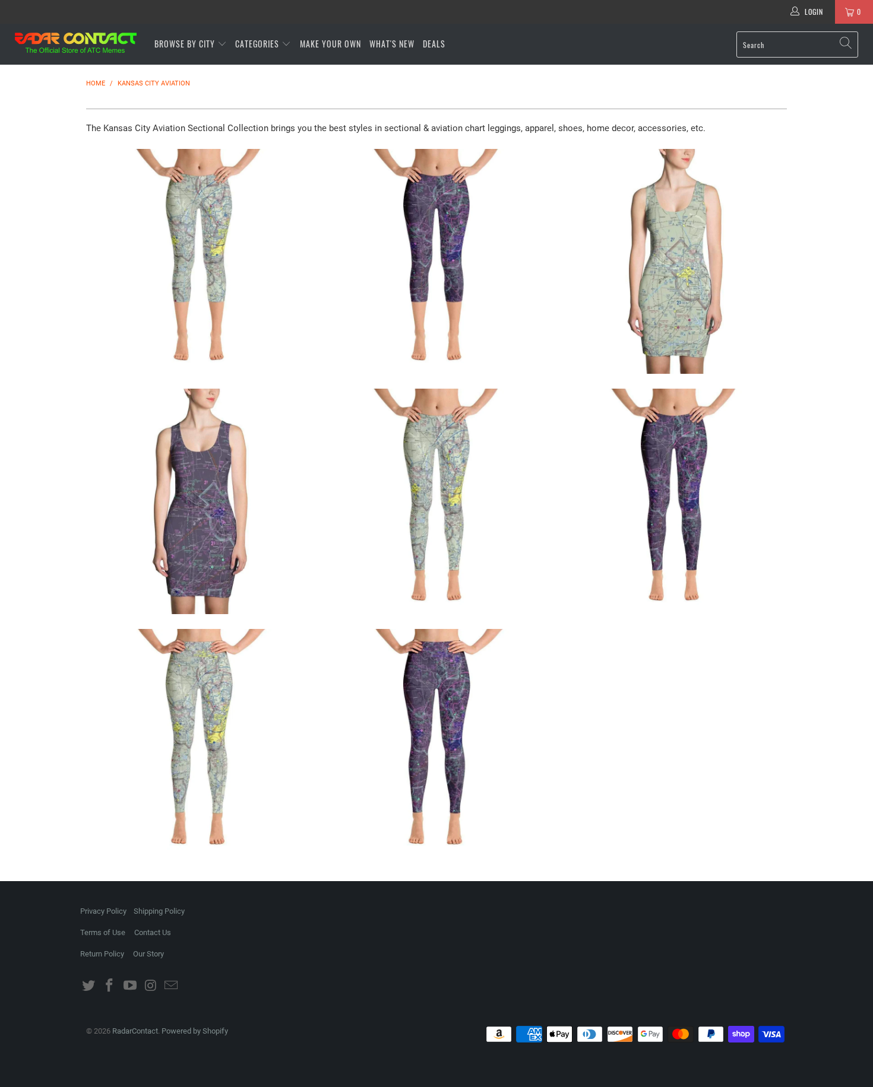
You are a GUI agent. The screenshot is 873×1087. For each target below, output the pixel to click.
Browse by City (184, 43)
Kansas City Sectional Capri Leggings (199, 261)
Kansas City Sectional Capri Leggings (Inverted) (436, 261)
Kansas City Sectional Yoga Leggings (199, 741)
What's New (392, 43)
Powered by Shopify (195, 1030)
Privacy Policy (103, 911)
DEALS (434, 43)
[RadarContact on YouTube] (130, 986)
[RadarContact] (76, 43)
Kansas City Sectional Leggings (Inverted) (674, 501)
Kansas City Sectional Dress (674, 261)
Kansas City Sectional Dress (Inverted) (199, 501)
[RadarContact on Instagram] (151, 986)
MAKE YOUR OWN (330, 43)
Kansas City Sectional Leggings (436, 501)
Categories (258, 43)
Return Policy (102, 953)
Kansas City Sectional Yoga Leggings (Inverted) (436, 741)
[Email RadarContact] (172, 986)
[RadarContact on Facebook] (110, 986)
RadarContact (135, 1030)
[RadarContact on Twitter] (89, 986)
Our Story (148, 953)
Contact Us (152, 932)
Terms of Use (102, 932)
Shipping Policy (159, 911)
